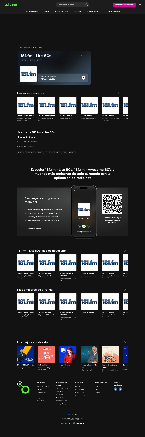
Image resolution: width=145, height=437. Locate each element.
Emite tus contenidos (40, 399)
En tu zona (77, 11)
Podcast (46, 11)
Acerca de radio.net (43, 386)
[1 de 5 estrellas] (18, 137)
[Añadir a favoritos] (81, 55)
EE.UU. (48, 153)
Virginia (40, 153)
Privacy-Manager (62, 404)
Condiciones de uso (62, 388)
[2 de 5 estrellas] (21, 137)
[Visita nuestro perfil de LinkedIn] (115, 389)
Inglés (20, 153)
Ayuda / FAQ (79, 392)
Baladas (39, 61)
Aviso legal (59, 397)
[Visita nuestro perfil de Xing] (120, 389)
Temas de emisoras (113, 11)
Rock (31, 61)
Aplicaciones (79, 389)
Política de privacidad (59, 393)
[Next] (125, 92)
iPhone (97, 386)
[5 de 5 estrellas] (29, 137)
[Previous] (118, 92)
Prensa (39, 389)
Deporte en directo (61, 11)
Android (97, 392)
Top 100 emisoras (31, 11)
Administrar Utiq (62, 400)
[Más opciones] (86, 55)
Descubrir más (34, 228)
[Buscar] (86, 4)
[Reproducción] (83, 78)
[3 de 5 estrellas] (24, 137)
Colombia (73, 414)
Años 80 (24, 61)
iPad (96, 389)
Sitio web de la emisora (25, 146)
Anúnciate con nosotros (41, 394)
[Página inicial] (21, 47)
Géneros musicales (93, 11)
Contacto (78, 386)
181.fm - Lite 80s (48, 79)
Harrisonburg (30, 153)
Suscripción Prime (81, 396)
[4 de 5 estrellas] (26, 137)
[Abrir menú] (140, 4)
